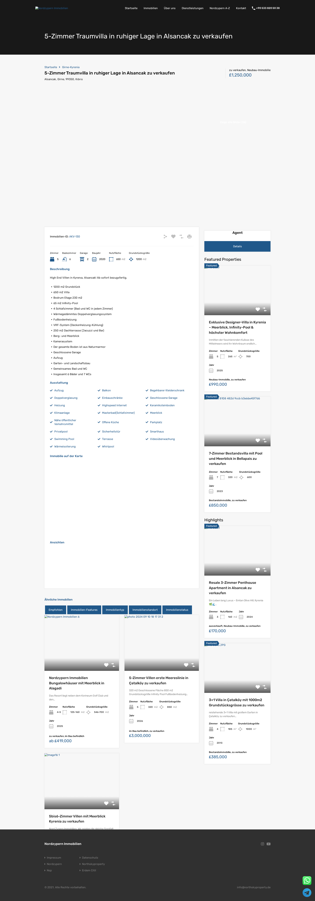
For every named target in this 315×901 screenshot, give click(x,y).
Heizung (59, 405)
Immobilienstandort (145, 609)
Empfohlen (56, 609)
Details (237, 246)
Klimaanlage (62, 412)
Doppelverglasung (65, 398)
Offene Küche (110, 422)
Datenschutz (90, 857)
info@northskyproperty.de (254, 887)
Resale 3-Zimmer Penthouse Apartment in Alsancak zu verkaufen (232, 588)
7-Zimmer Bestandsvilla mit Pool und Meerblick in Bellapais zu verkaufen (235, 458)
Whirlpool (108, 446)
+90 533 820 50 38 (268, 8)
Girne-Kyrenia (70, 67)
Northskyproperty (93, 864)
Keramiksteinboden (162, 405)
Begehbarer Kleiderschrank (167, 390)
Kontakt (241, 8)
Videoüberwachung (162, 439)
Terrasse (107, 439)
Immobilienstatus (177, 609)
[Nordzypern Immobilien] (51, 8)
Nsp (49, 870)
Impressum (54, 857)
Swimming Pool (64, 439)
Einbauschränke (112, 398)
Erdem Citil (89, 870)
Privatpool (61, 431)
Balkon (106, 390)
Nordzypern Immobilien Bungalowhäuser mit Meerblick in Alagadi (76, 683)
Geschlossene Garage (163, 398)
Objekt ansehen (81, 659)
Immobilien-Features (84, 609)
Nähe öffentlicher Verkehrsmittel (65, 422)
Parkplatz (156, 422)
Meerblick (156, 412)
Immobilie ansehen (237, 305)
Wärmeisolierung (65, 446)
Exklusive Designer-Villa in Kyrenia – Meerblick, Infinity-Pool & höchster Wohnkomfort (237, 327)
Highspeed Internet (114, 405)
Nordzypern (54, 864)
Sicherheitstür (111, 431)
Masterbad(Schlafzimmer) (118, 412)
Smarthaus (157, 431)
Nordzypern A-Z (220, 8)
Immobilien (151, 8)
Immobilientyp (115, 609)
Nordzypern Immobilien (62, 843)
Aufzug (59, 390)
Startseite (131, 8)
